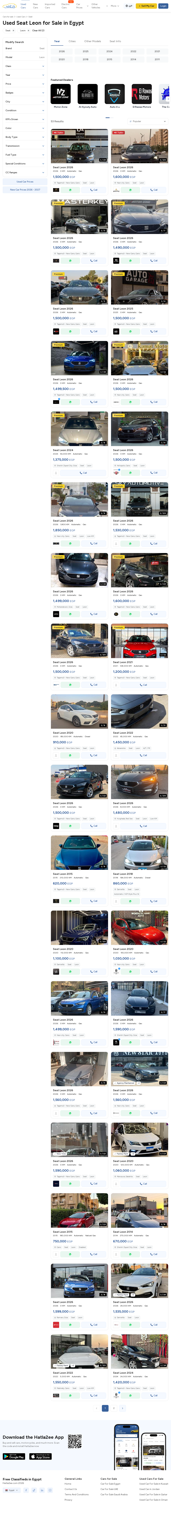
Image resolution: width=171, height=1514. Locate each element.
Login (163, 6)
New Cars (35, 6)
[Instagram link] (50, 1490)
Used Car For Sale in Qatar (153, 1494)
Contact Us (71, 1489)
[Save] (104, 133)
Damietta (120, 889)
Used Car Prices (25, 181)
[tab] (57, 41)
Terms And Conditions (77, 1494)
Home (68, 1483)
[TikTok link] (34, 1490)
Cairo (59, 1247)
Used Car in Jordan (149, 1489)
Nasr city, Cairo (63, 536)
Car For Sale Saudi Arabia (114, 1494)
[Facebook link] (26, 1490)
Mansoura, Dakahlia (125, 1177)
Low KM (90, 536)
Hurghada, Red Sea (124, 819)
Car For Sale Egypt (110, 1483)
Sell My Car (147, 6)
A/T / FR (146, 748)
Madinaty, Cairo (63, 1388)
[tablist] (109, 41)
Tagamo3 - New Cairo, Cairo (128, 678)
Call (95, 189)
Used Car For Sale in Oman (153, 1499)
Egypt (11, 1490)
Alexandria (121, 748)
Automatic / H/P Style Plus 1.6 (126, 894)
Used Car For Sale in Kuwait (153, 1483)
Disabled (82, 1247)
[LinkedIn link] (42, 1490)
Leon (92, 183)
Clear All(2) (38, 30)
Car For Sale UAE (109, 1489)
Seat (85, 183)
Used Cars (23, 6)
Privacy (68, 1499)
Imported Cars (50, 6)
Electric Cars (67, 6)
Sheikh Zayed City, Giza (67, 466)
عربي (130, 5)
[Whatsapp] (70, 190)
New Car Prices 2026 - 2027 (25, 189)
